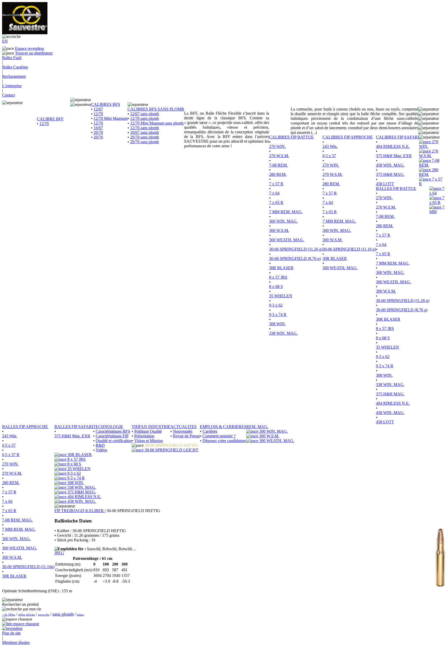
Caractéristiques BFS (113, 431)
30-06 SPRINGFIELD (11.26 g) (296, 249)
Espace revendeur (29, 48)
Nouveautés (182, 431)
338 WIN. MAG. (283, 333)
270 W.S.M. (279, 156)
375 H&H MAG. (390, 174)
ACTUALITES (183, 426)
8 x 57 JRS (278, 277)
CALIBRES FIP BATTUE (291, 137)
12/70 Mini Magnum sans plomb (157, 123)
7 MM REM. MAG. (286, 212)
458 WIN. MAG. (390, 165)
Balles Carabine (15, 67)
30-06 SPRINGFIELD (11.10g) (28, 567)
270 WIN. (277, 146)
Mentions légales (16, 642)
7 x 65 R (276, 202)
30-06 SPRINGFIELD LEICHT (171, 450)
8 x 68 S (276, 286)
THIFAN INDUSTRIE (151, 426)
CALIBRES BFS (105, 104)
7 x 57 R (276, 184)
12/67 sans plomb (144, 114)
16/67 (98, 128)
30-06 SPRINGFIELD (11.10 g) (349, 249)
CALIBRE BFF (50, 119)
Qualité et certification (114, 440)
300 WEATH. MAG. (286, 240)
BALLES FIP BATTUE (396, 188)
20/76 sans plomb (144, 142)
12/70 (44, 123)
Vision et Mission (148, 440)
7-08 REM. (278, 165)
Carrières (209, 431)
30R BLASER (281, 268)
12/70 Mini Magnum (111, 118)
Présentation (144, 436)
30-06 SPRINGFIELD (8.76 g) (295, 258)
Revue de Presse (186, 436)
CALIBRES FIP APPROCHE (348, 137)
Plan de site (11, 633)
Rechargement (14, 76)
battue (80, 614)
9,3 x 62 (276, 305)
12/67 (98, 109)
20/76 (98, 137)
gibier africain (26, 614)
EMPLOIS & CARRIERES (223, 426)
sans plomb (63, 614)
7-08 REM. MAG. (17, 520)
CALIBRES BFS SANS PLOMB (156, 109)
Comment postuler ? (218, 436)
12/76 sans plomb (144, 128)
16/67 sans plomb (144, 132)
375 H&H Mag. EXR (394, 156)
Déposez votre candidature (224, 440)
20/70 (98, 132)
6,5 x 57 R (10, 454)
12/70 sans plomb (144, 118)
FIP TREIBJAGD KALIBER (79, 510)
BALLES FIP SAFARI (73, 426)
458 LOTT (385, 184)
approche (43, 614)
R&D (100, 445)
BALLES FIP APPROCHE (25, 426)
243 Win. (330, 146)
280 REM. (277, 174)
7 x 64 (274, 193)
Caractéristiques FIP (112, 436)
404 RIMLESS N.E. (393, 146)
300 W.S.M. (279, 230)
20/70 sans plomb (144, 137)
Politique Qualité (148, 431)
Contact (8, 95)
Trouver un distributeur (34, 53)
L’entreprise (12, 86)
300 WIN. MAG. (283, 221)
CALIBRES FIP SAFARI (397, 137)
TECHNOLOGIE (108, 426)
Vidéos (101, 450)
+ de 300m (8, 614)
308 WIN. (277, 324)
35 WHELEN (280, 296)
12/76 (98, 123)
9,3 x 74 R (277, 314)
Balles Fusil (11, 58)
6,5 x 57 (329, 156)
